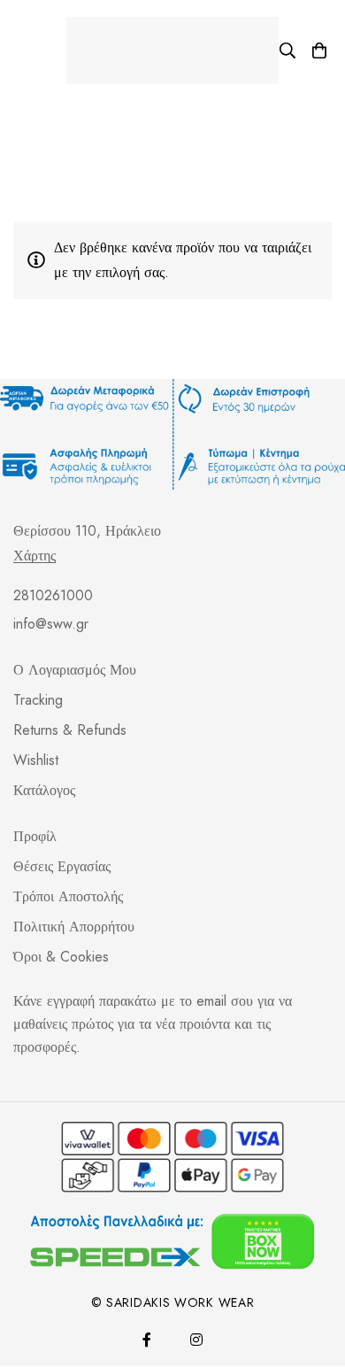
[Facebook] (146, 1339)
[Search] (287, 50)
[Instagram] (196, 1339)
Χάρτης (34, 556)
